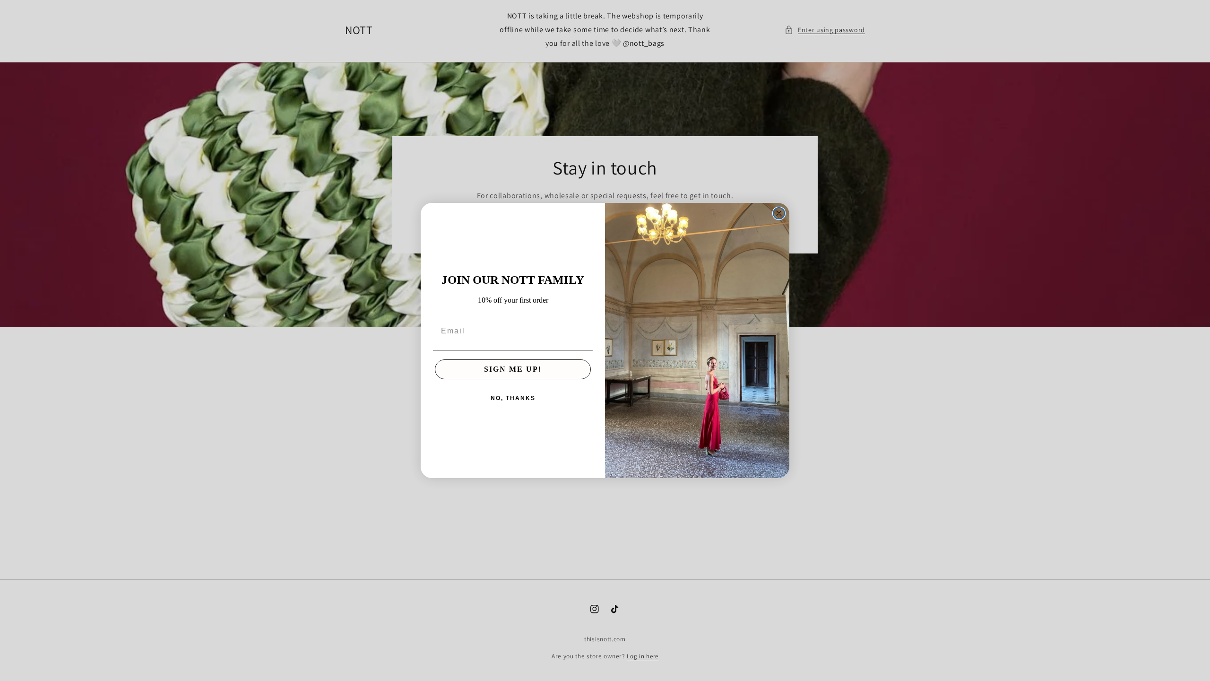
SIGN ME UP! (513, 369)
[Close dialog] (779, 213)
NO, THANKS (513, 398)
